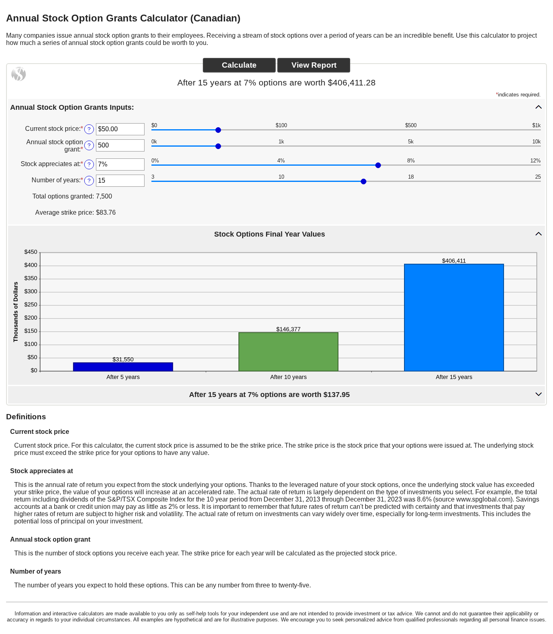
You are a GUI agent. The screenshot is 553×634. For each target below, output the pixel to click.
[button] (276, 107)
